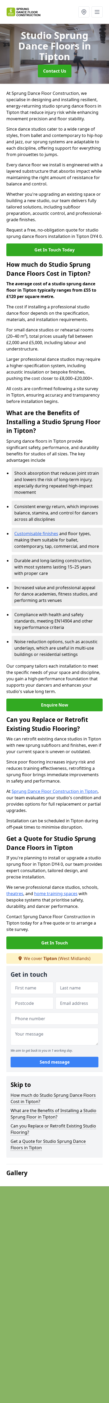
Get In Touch (54, 943)
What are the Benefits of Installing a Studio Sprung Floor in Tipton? (53, 1114)
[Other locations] (83, 11)
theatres (14, 893)
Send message (55, 1062)
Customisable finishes (36, 533)
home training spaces (56, 893)
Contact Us (54, 71)
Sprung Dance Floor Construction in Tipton (55, 791)
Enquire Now (54, 705)
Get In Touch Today (54, 250)
